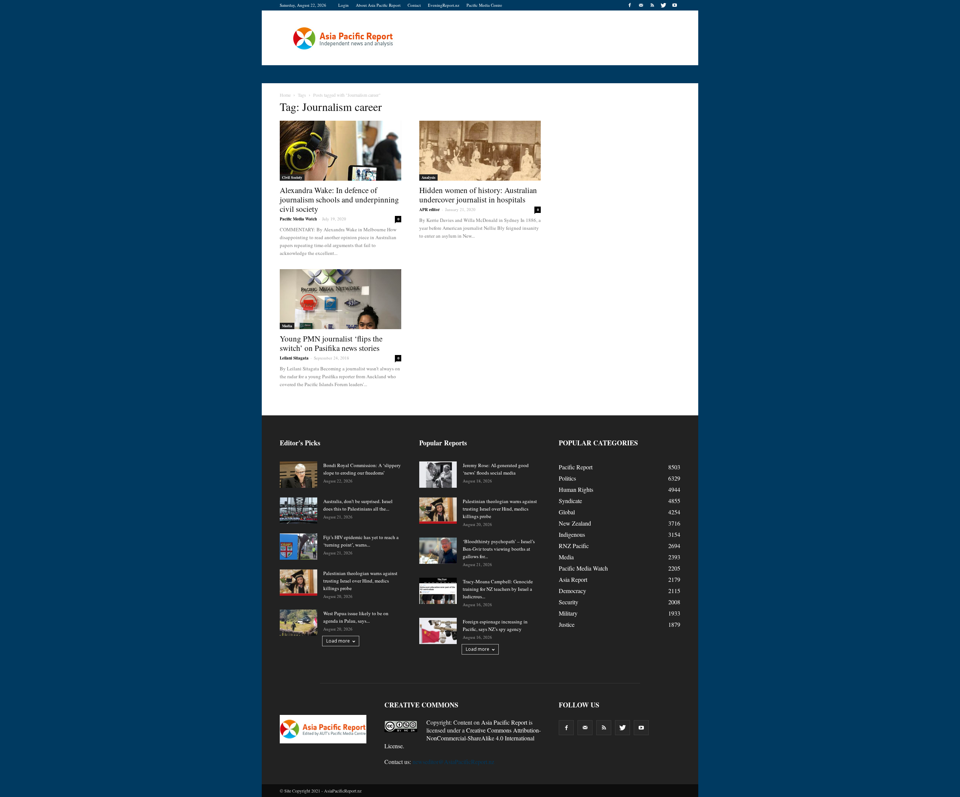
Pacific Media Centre (484, 5)
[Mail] (640, 5)
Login (343, 5)
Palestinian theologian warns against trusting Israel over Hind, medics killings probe (360, 581)
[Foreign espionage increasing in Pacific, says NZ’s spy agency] (438, 631)
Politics (567, 478)
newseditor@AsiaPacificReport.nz (453, 762)
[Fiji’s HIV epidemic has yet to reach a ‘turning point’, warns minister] (298, 546)
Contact (414, 5)
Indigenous (572, 534)
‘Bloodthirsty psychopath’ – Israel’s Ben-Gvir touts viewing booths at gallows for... (499, 549)
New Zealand (575, 523)
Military (568, 613)
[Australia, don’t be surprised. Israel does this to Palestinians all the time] (298, 510)
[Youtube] (674, 5)
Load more (338, 641)
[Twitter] (663, 5)
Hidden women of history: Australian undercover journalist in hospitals (478, 195)
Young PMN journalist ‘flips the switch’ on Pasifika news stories (331, 343)
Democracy (572, 591)
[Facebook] (629, 5)
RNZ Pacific (574, 546)
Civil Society (292, 177)
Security (568, 602)
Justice (566, 624)
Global (567, 512)
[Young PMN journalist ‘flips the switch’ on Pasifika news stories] (340, 299)
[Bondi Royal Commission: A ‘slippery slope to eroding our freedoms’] (298, 474)
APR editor (429, 210)
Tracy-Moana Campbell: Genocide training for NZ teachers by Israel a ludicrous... (498, 589)
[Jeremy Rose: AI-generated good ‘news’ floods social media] (438, 474)
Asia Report (573, 579)
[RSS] (652, 5)
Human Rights (576, 489)
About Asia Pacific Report (378, 5)
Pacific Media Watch (298, 219)
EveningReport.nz (443, 5)
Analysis (428, 177)
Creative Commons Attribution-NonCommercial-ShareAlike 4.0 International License (462, 738)
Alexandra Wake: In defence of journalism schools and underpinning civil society (339, 199)
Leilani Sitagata (294, 358)
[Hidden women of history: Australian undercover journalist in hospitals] (480, 151)
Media (287, 325)
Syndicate (570, 501)
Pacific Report (575, 467)
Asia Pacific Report (504, 722)
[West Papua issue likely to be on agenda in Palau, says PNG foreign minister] (298, 623)
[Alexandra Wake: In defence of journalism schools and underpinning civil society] (340, 151)
